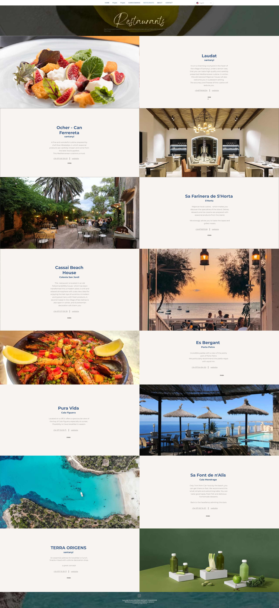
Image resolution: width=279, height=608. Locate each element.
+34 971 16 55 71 (60, 430)
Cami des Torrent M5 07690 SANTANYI (134, 600)
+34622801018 (152, 600)
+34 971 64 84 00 (199, 367)
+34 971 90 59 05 (60, 159)
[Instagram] (139, 596)
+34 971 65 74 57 (199, 508)
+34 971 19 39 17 (60, 571)
